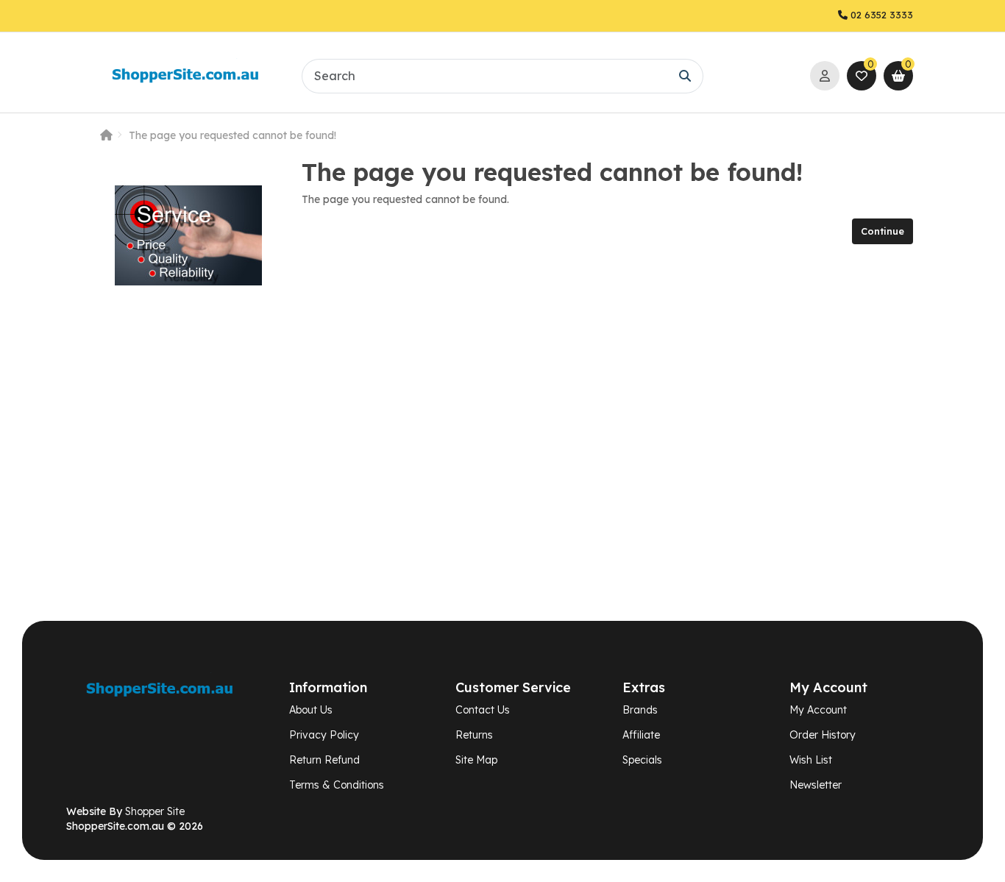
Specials (642, 760)
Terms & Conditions (336, 785)
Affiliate (641, 734)
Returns (474, 734)
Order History (822, 734)
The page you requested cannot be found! (232, 135)
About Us (311, 709)
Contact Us (482, 709)
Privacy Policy (324, 734)
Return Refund (324, 760)
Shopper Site (155, 811)
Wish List (810, 760)
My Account (818, 709)
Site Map (476, 760)
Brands (640, 709)
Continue (882, 231)
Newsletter (815, 785)
